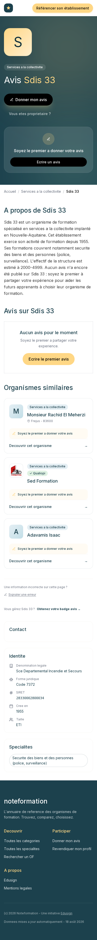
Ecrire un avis (48, 162)
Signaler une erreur (22, 594)
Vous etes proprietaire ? (30, 114)
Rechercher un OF (19, 857)
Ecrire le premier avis (49, 359)
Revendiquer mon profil (71, 849)
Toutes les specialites (22, 849)
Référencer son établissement (62, 8)
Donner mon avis (31, 99)
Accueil (10, 191)
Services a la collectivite (25, 67)
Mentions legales (18, 888)
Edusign (10, 880)
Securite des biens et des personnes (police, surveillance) (42, 760)
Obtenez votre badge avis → (59, 609)
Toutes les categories (22, 841)
